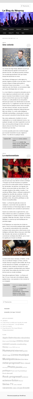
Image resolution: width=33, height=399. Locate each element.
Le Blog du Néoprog (13, 10)
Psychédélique (22, 371)
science (25, 377)
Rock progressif (12, 376)
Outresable (23, 85)
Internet (18, 350)
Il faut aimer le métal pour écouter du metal (14, 322)
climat (26, 341)
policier (25, 367)
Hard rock (17, 347)
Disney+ (5, 347)
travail (19, 384)
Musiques (26, 29)
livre (19, 143)
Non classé (25, 363)
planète (23, 143)
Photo (17, 33)
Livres (4, 33)
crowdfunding (21, 344)
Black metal (5, 341)
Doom (10, 347)
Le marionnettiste (10, 155)
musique (23, 354)
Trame (23, 293)
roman (27, 143)
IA (17, 143)
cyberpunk (15, 290)
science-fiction (16, 145)
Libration (5, 320)
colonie (21, 142)
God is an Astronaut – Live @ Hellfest (13, 324)
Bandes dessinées (22, 337)
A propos (11, 29)
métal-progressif (11, 362)
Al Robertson (22, 288)
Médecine (19, 359)
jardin (25, 351)
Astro (23, 33)
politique (6, 370)
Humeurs (18, 29)
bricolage (12, 341)
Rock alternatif (7, 373)
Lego (9, 355)
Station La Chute (17, 293)
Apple (5, 337)
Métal (26, 359)
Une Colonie (24, 145)
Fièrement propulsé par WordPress (16, 395)
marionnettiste (16, 291)
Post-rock (14, 371)
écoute (26, 387)
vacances (7, 387)
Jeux (4, 355)
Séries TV (11, 33)
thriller (15, 384)
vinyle (19, 387)
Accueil (5, 29)
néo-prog (4, 367)
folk (13, 347)
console (13, 344)
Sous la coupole (7, 326)
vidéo (14, 388)
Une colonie (8, 44)
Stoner (21, 381)
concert (6, 344)
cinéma (19, 340)
